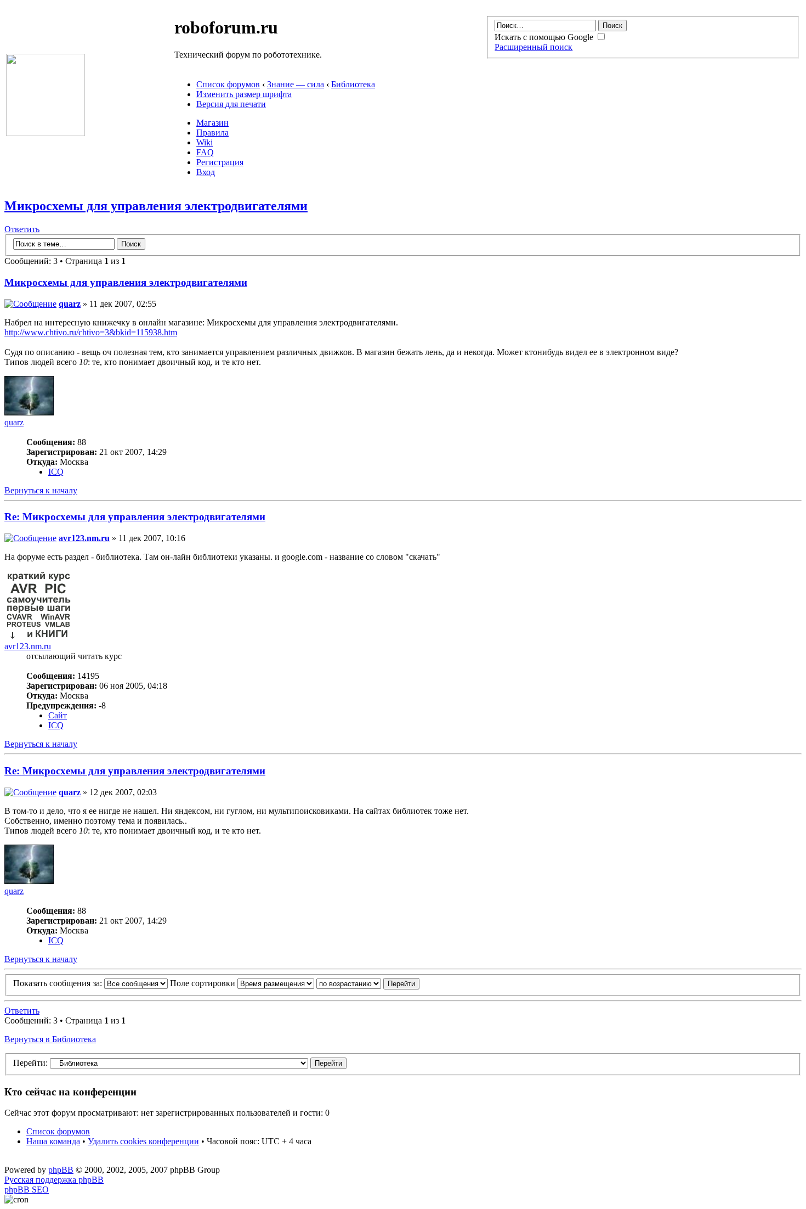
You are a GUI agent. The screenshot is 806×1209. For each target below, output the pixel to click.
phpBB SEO (26, 1189)
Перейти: (30, 1062)
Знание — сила (295, 84)
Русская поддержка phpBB (54, 1179)
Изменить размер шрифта (244, 94)
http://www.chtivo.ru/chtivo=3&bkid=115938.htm (90, 332)
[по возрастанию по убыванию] (367, 983)
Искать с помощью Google (545, 37)
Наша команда (53, 1141)
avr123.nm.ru (84, 538)
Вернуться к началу (40, 490)
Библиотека (353, 84)
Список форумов (228, 84)
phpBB (60, 1169)
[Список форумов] (45, 133)
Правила (212, 132)
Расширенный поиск (533, 47)
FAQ (205, 152)
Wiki (204, 142)
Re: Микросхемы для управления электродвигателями (134, 516)
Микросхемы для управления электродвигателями (156, 206)
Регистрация (219, 162)
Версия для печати (231, 104)
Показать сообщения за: (58, 983)
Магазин (212, 122)
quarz (70, 303)
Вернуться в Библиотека (50, 1039)
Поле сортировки (203, 983)
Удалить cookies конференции (143, 1141)
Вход (205, 172)
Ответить (21, 229)
